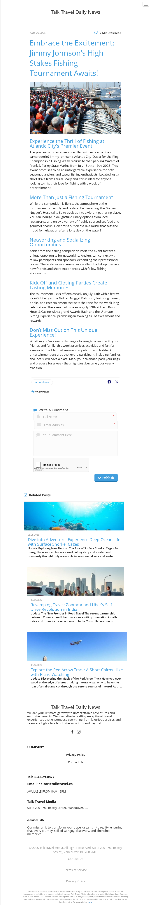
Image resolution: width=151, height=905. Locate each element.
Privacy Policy (75, 881)
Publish (107, 478)
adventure (42, 382)
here (90, 902)
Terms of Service (75, 870)
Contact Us (75, 859)
